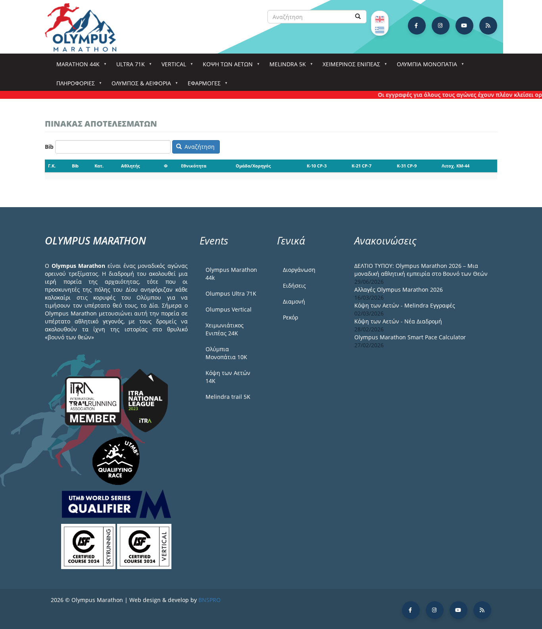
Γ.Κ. (52, 166)
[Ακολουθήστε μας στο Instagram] (441, 26)
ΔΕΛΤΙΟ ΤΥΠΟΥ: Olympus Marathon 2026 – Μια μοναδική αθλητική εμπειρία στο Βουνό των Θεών (421, 269)
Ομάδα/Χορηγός (253, 166)
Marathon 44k (75, 66)
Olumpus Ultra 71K (231, 293)
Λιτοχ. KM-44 (455, 166)
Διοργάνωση (299, 269)
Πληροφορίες (73, 85)
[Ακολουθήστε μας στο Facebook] (417, 26)
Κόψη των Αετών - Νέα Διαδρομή (398, 321)
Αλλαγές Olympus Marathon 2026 (398, 289)
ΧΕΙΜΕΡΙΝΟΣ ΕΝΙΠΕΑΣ (348, 66)
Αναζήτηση (199, 146)
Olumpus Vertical (229, 309)
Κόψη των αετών (225, 66)
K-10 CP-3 (317, 166)
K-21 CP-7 (361, 166)
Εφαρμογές (201, 85)
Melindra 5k (285, 66)
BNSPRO (209, 600)
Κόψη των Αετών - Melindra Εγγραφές (404, 305)
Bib (49, 146)
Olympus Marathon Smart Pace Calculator (410, 337)
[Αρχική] (84, 27)
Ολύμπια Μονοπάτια (424, 66)
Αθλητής (130, 166)
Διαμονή (294, 301)
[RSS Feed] (488, 26)
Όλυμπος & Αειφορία (138, 85)
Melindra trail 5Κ (228, 396)
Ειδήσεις (294, 285)
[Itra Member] (94, 400)
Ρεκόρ (290, 317)
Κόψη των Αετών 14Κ (228, 377)
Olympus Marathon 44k (231, 273)
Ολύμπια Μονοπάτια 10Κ (226, 353)
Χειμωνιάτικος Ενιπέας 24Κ (225, 329)
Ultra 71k (128, 66)
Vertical (171, 66)
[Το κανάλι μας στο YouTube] (464, 26)
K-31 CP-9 (407, 166)
